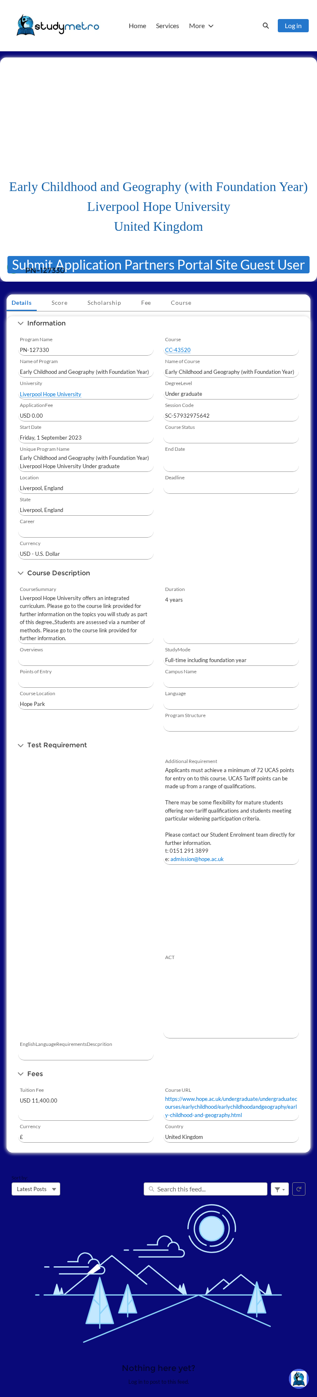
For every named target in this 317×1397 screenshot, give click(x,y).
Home (137, 25)
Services (167, 25)
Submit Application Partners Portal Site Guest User (158, 264)
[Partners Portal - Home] (57, 25)
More (197, 25)
